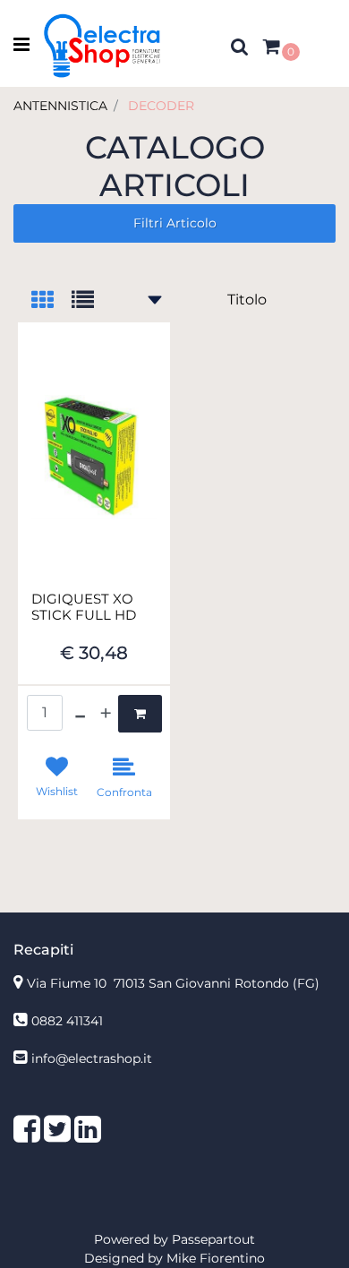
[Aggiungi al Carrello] (140, 714)
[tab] (51, 301)
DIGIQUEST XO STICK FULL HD (83, 607)
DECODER (161, 106)
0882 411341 (67, 1021)
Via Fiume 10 (173, 983)
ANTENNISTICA (60, 106)
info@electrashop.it (91, 1058)
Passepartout (213, 1239)
